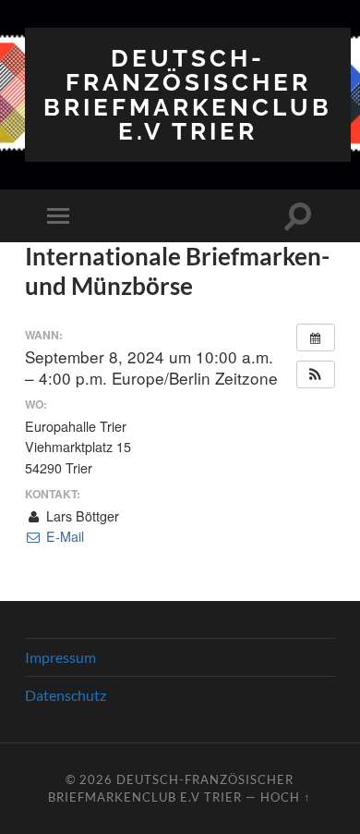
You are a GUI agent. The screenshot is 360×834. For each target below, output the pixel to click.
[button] (315, 374)
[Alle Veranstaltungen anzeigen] (315, 337)
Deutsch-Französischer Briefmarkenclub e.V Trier (187, 94)
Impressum (60, 657)
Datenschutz (65, 695)
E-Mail (62, 536)
